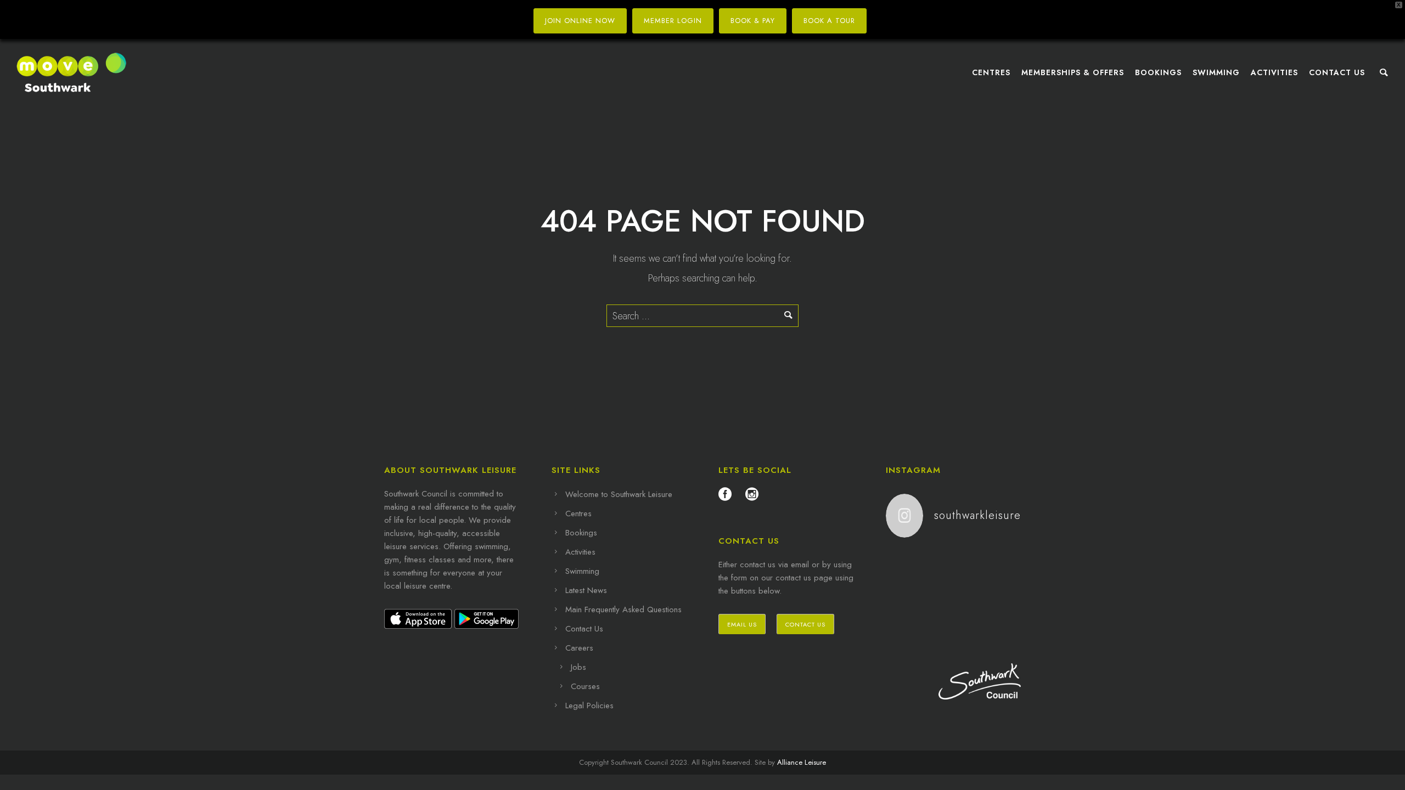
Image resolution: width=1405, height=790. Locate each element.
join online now (580, 20)
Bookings (1158, 72)
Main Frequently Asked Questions (623, 609)
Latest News (586, 590)
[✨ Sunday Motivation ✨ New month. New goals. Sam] (908, 563)
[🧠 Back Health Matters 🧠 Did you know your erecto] (999, 563)
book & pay (752, 20)
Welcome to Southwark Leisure (618, 494)
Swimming (1216, 72)
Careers (579, 648)
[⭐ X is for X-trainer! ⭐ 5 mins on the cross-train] (908, 616)
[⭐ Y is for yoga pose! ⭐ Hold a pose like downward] (953, 590)
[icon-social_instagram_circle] (751, 494)
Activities (1274, 72)
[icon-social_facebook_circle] (727, 494)
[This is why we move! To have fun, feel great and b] (999, 590)
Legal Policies (589, 705)
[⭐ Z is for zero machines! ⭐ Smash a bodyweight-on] (908, 590)
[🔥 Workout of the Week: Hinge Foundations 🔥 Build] (953, 563)
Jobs (578, 667)
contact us (805, 624)
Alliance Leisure (801, 762)
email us (742, 624)
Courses (585, 686)
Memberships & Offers (1072, 72)
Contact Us (1337, 72)
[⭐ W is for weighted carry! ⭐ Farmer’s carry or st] (999, 616)
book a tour (829, 20)
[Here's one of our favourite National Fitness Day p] (953, 616)
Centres (991, 72)
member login (673, 20)
